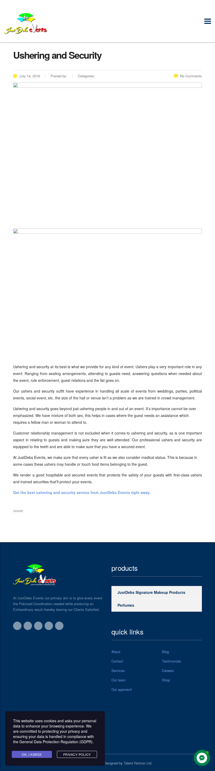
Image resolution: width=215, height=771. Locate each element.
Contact (117, 661)
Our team (118, 680)
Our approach (121, 689)
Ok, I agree (32, 754)
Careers (168, 671)
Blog (165, 652)
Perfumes (125, 605)
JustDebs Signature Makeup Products (151, 592)
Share (18, 511)
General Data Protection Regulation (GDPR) (56, 741)
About (115, 652)
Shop (166, 680)
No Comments (191, 75)
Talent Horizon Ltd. (138, 763)
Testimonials (171, 661)
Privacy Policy (77, 754)
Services (118, 671)
